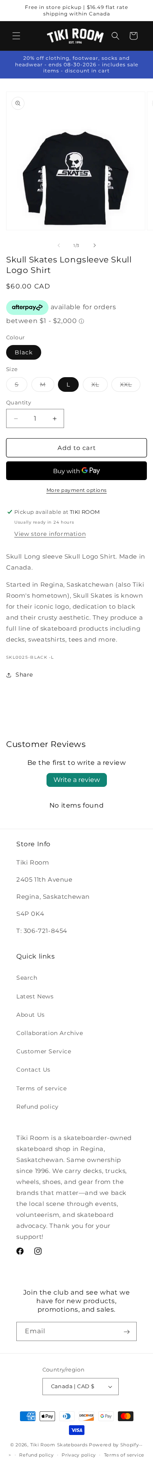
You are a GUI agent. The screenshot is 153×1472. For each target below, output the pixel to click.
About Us (30, 1014)
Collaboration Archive (49, 1033)
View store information (50, 533)
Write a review (76, 780)
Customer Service (43, 1051)
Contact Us (33, 1069)
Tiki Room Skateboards (59, 1445)
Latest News (35, 996)
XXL (130, 386)
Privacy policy (79, 1455)
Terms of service (41, 1088)
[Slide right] (95, 245)
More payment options (77, 490)
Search (27, 977)
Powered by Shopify (114, 1445)
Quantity (18, 402)
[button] (16, 36)
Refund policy (37, 1106)
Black (24, 352)
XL (99, 386)
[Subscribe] (126, 1331)
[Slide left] (59, 245)
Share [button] (24, 674)
